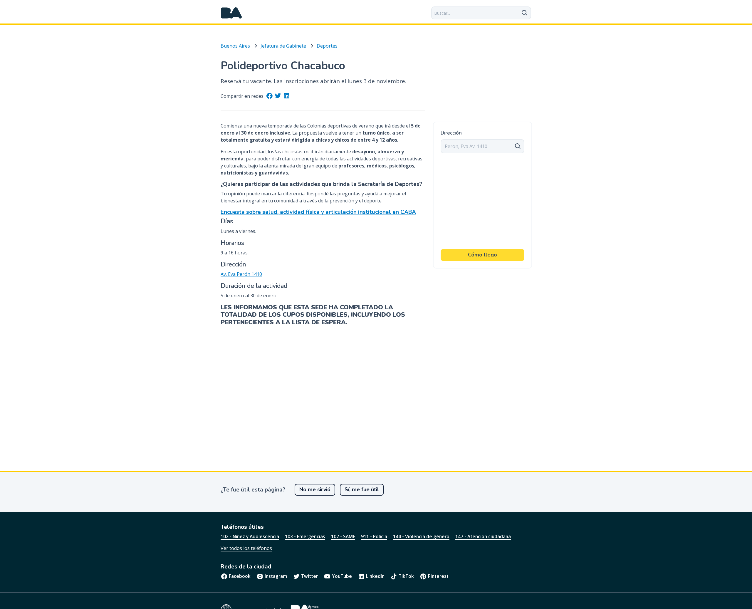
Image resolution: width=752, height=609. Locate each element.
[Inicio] (231, 13)
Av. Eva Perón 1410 (241, 274)
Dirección (451, 133)
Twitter (309, 576)
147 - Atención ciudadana (483, 536)
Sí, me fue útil (362, 489)
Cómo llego (482, 254)
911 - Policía (374, 536)
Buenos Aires (235, 46)
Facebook (240, 576)
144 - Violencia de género (421, 536)
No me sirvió (314, 489)
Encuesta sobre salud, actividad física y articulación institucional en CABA (318, 212)
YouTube (342, 576)
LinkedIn (375, 576)
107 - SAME (343, 536)
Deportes (327, 46)
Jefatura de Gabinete (283, 46)
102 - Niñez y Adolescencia (250, 536)
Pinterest (438, 576)
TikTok (406, 576)
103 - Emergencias (305, 536)
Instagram (276, 576)
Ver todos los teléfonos (246, 548)
